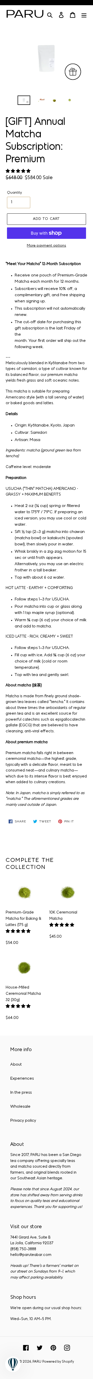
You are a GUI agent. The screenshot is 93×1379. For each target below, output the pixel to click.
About (16, 1064)
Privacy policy (23, 1121)
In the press (21, 1092)
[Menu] (84, 15)
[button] (19, 171)
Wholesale (20, 1106)
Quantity (14, 192)
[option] (24, 101)
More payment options (46, 245)
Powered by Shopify (58, 1361)
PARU (37, 1361)
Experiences (22, 1078)
